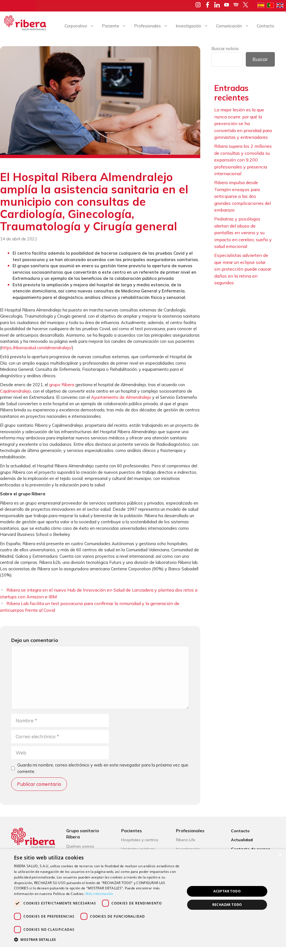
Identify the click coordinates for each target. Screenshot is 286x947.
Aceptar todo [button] (227, 891)
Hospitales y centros (139, 839)
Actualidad (242, 839)
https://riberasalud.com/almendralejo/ (36, 347)
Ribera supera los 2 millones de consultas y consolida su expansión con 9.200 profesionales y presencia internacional (243, 159)
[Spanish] (262, 4)
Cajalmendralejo (15, 391)
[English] (281, 4)
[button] (97, 939)
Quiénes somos (80, 846)
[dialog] (143, 898)
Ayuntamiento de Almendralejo (121, 397)
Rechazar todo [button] (227, 904)
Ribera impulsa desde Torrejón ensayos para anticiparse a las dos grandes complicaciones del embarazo (242, 196)
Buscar (260, 59)
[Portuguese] (272, 4)
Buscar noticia (225, 48)
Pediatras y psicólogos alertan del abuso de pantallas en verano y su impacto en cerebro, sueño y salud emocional (243, 232)
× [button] (280, 855)
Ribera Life (185, 839)
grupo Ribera (61, 384)
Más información (99, 893)
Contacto (265, 26)
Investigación (188, 26)
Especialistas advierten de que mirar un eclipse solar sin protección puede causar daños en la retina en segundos (242, 268)
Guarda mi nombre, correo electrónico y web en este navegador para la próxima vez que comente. (102, 768)
